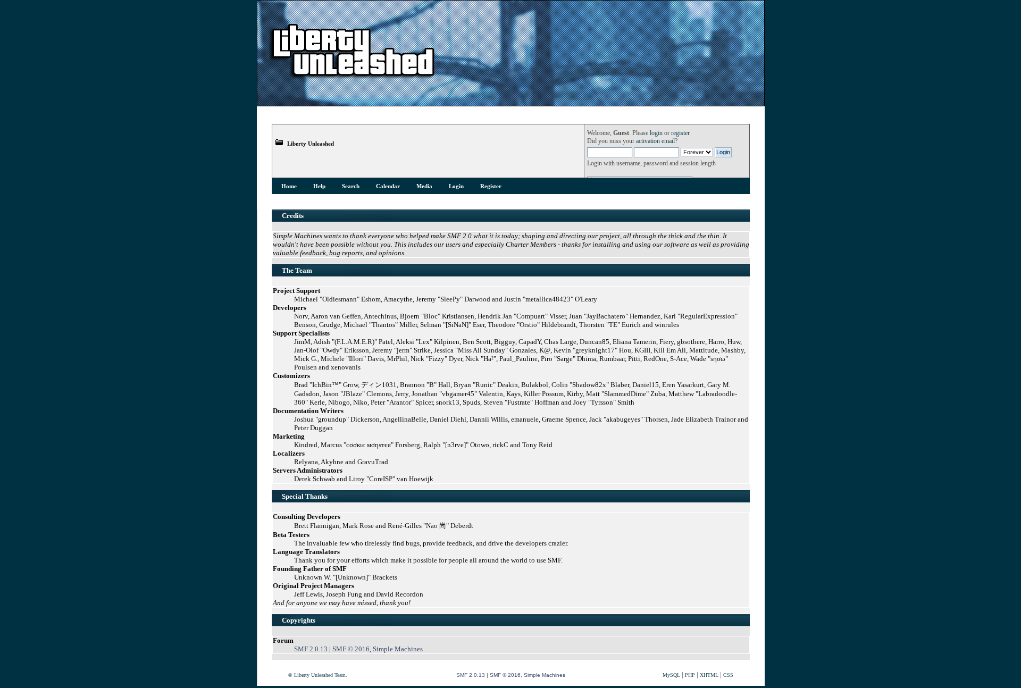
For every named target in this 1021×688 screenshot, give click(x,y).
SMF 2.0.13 (311, 649)
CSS (728, 675)
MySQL (671, 675)
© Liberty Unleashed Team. (317, 675)
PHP (690, 675)
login (656, 133)
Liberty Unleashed (310, 143)
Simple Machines (398, 649)
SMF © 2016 (351, 649)
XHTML (709, 675)
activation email (655, 141)
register (680, 133)
